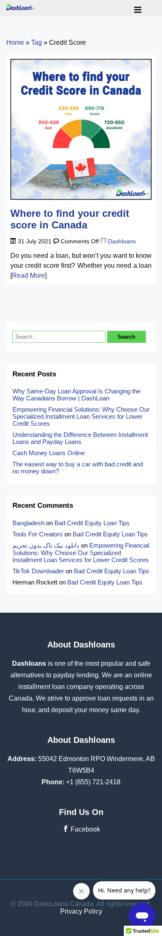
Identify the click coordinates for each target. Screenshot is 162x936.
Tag (36, 42)
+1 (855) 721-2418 (93, 782)
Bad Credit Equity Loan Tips (92, 522)
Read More (28, 275)
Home (15, 42)
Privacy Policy (81, 911)
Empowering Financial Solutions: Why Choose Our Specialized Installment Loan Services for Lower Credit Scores (81, 416)
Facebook (84, 829)
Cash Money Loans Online (49, 452)
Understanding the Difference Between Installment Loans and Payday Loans (80, 438)
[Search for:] (59, 336)
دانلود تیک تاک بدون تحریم (45, 545)
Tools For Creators (37, 534)
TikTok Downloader (38, 571)
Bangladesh (28, 522)
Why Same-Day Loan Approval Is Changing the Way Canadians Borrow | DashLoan (76, 395)
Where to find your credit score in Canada (69, 219)
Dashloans (121, 241)
